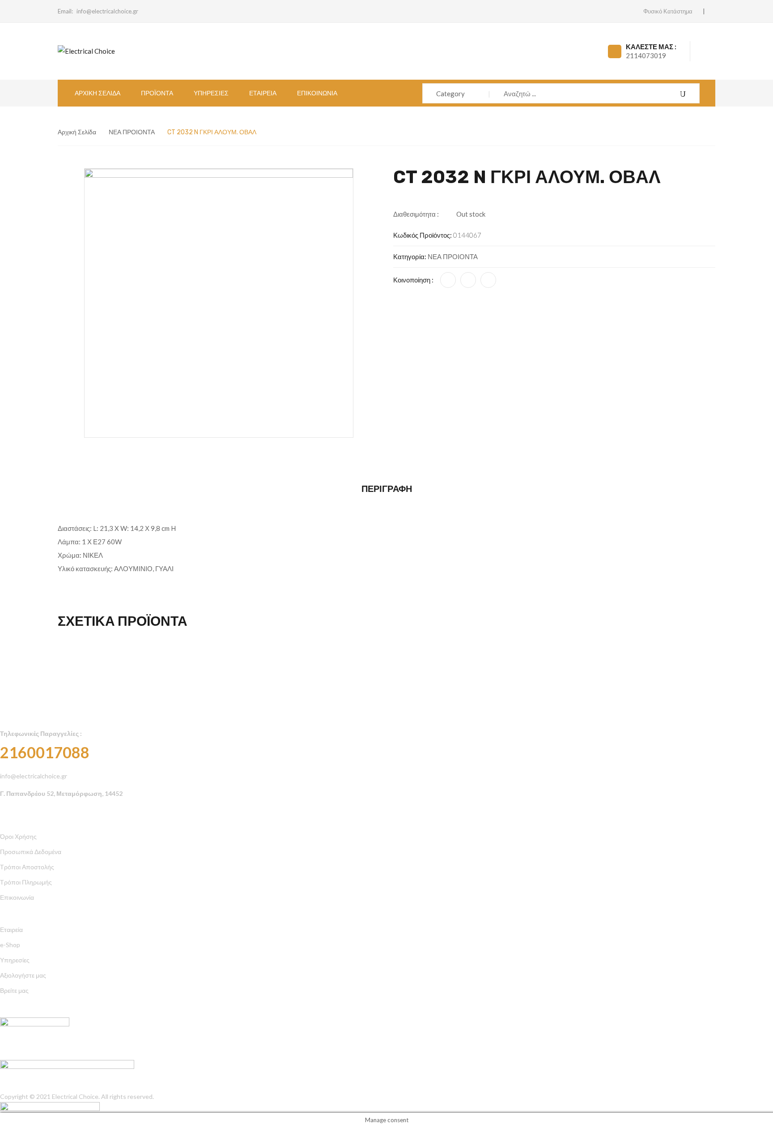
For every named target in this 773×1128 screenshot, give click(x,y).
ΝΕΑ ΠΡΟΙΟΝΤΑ (132, 132)
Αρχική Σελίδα (77, 132)
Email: (65, 11)
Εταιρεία (11, 929)
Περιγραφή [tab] (386, 488)
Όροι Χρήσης (18, 836)
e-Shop (10, 945)
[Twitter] (468, 280)
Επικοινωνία (17, 897)
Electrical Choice (75, 1096)
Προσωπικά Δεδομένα (30, 851)
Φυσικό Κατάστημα (667, 11)
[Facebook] (448, 280)
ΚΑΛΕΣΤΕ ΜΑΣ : (651, 47)
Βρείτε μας (14, 990)
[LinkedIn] (488, 280)
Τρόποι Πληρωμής (26, 882)
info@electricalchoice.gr (107, 11)
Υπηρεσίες (15, 960)
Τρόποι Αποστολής (27, 867)
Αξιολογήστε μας (23, 975)
